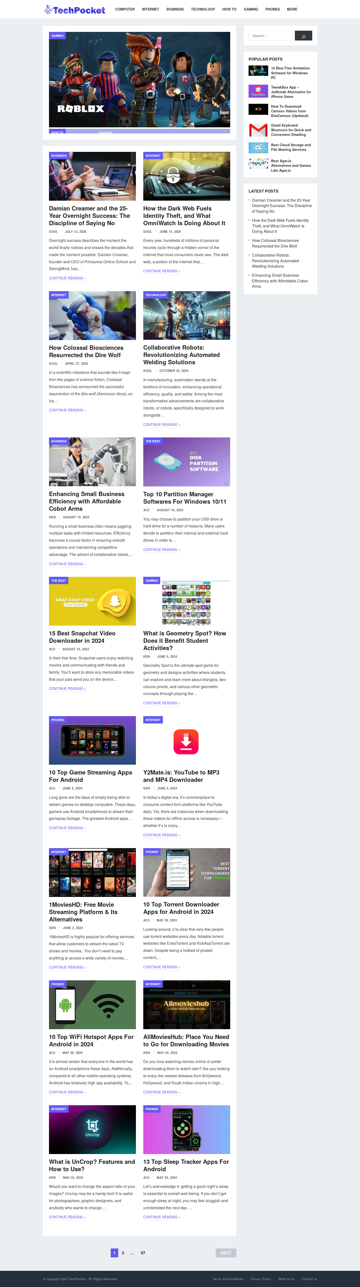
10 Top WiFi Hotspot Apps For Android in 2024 (91, 1040)
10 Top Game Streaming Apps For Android (90, 776)
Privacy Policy (261, 1278)
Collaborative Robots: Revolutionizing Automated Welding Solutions (181, 354)
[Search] (303, 35)
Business (175, 9)
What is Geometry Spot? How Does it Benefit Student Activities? (184, 640)
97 (143, 1253)
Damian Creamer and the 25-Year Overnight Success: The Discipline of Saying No (89, 215)
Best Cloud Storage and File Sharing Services (291, 147)
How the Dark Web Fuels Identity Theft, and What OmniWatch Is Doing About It (184, 215)
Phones (272, 9)
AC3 (146, 510)
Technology (203, 9)
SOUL (53, 231)
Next (226, 1253)
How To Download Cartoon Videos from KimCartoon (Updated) (290, 111)
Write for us (286, 1278)
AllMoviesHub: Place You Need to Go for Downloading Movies (186, 1040)
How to (229, 9)
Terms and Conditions (228, 1278)
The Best (153, 441)
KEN (52, 517)
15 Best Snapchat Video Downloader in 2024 (82, 636)
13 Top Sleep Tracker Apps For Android (186, 1165)
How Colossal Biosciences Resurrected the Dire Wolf (86, 351)
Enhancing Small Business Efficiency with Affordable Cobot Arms (86, 500)
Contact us (309, 1278)
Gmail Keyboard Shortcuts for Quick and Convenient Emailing (291, 130)
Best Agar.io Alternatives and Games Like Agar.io (291, 165)
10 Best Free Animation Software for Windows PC (290, 73)
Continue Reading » (67, 278)
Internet (150, 9)
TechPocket (77, 1278)
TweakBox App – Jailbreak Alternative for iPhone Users (291, 92)
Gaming (251, 9)
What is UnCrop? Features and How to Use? (92, 1165)
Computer (125, 9)
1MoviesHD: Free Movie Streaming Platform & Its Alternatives (83, 911)
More (292, 9)
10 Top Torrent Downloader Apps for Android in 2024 (181, 908)
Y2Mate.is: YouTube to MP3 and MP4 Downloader (181, 776)
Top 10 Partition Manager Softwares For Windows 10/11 (185, 497)
